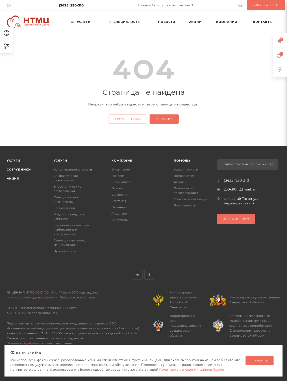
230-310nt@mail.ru (239, 189)
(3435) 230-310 (71, 5)
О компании (120, 169)
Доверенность (185, 205)
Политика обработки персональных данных (40, 343)
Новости (117, 175)
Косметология (64, 208)
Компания (121, 160)
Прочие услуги (65, 251)
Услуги (13, 160)
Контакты (118, 201)
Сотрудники (19, 169)
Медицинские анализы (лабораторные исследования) (71, 229)
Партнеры (119, 207)
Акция (179, 182)
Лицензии (119, 213)
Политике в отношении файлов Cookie (191, 370)
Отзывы (117, 188)
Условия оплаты (186, 169)
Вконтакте (138, 275)
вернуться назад (127, 118)
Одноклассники (149, 275)
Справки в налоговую (190, 199)
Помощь (182, 160)
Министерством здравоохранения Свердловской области (51, 297)
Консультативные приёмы (73, 169)
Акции (13, 178)
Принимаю (259, 360)
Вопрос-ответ (184, 175)
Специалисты (121, 182)
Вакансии (119, 194)
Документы (119, 219)
